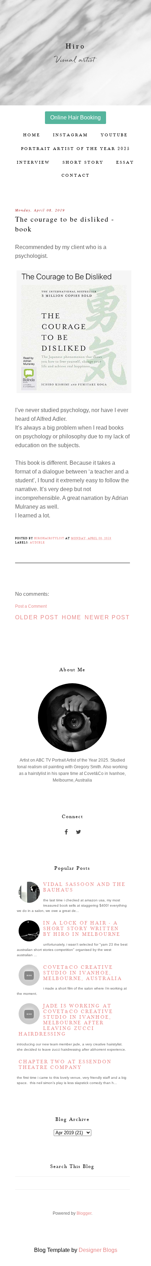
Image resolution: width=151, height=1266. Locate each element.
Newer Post (107, 617)
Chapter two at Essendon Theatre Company (65, 1064)
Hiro (76, 46)
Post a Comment (31, 606)
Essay (125, 162)
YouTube (114, 135)
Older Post (37, 617)
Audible (37, 542)
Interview (33, 162)
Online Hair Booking (75, 117)
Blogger (84, 1213)
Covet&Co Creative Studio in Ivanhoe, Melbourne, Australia (82, 973)
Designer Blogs (98, 1250)
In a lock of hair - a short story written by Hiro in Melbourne (81, 928)
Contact (75, 175)
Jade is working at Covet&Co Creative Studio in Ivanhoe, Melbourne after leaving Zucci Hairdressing (66, 1020)
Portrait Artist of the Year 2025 (75, 148)
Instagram (70, 135)
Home (31, 135)
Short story (83, 162)
